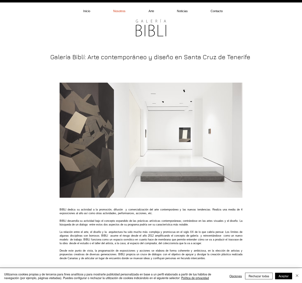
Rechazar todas (259, 276)
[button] (159, 11)
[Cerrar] (297, 276)
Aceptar (284, 276)
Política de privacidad (195, 278)
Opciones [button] (235, 276)
